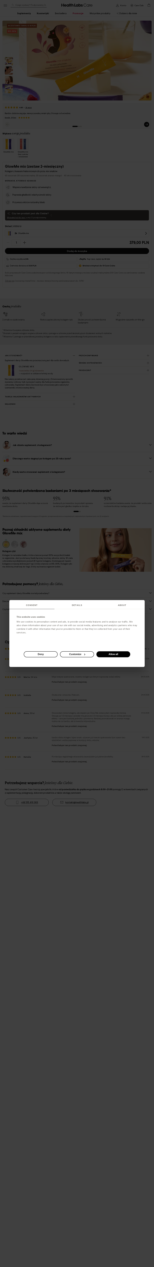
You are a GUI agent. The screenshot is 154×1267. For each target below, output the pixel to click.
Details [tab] (77, 605)
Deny (41, 654)
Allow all (113, 654)
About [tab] (122, 605)
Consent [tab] (32, 605)
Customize (75, 654)
